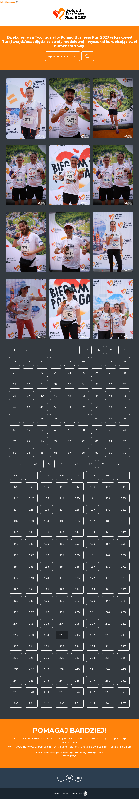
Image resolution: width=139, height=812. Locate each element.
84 (28, 452)
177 (92, 577)
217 (92, 634)
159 (61, 555)
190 (46, 600)
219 (123, 634)
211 (123, 623)
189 (31, 600)
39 (28, 395)
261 (31, 703)
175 (61, 577)
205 (31, 623)
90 (110, 452)
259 (123, 691)
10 (124, 350)
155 (123, 543)
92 (21, 464)
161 (92, 555)
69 (69, 429)
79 (83, 441)
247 (61, 680)
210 (107, 623)
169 (92, 566)
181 (31, 589)
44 (97, 395)
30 (28, 384)
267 (123, 703)
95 (62, 464)
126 (46, 509)
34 (83, 384)
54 (110, 407)
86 (55, 452)
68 (55, 429)
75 (28, 441)
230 (46, 657)
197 (31, 612)
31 (42, 384)
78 (69, 441)
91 (124, 452)
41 (55, 395)
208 (77, 623)
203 (123, 612)
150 (46, 543)
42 (69, 395)
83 (14, 452)
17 (97, 361)
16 (83, 361)
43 (83, 395)
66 (28, 429)
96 (76, 464)
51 (69, 407)
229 (31, 657)
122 (107, 498)
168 (77, 566)
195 (123, 600)
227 (123, 646)
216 (77, 634)
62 (97, 418)
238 (46, 669)
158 (46, 555)
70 (83, 429)
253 (31, 691)
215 (61, 634)
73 (124, 429)
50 (55, 407)
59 (55, 418)
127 (61, 509)
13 (42, 361)
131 (123, 509)
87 (69, 452)
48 (28, 407)
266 (107, 703)
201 (92, 612)
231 (61, 657)
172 (15, 577)
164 (15, 566)
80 (97, 441)
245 (31, 680)
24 (69, 372)
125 (31, 509)
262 (46, 703)
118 (46, 498)
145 (92, 532)
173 (31, 577)
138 (107, 521)
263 (61, 703)
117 (31, 498)
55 (124, 407)
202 (107, 612)
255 (61, 691)
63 (110, 418)
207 (61, 623)
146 (107, 532)
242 (107, 669)
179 (123, 577)
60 (69, 418)
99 (117, 464)
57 (28, 418)
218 (107, 634)
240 (77, 669)
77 (55, 441)
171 (123, 566)
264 (77, 703)
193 (92, 600)
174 (46, 577)
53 (97, 407)
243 (123, 669)
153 (92, 543)
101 (31, 475)
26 (97, 372)
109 (31, 486)
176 (77, 577)
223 (61, 646)
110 (46, 486)
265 (92, 703)
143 (61, 532)
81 (110, 441)
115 (123, 486)
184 (77, 589)
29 (14, 384)
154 (107, 543)
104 (77, 475)
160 (77, 555)
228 (15, 657)
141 (31, 532)
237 (31, 669)
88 (83, 452)
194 (107, 600)
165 (31, 566)
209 (92, 623)
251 (123, 680)
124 (15, 509)
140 (15, 532)
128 (77, 509)
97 (90, 464)
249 (92, 680)
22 (42, 372)
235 (123, 657)
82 (124, 441)
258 (107, 691)
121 (92, 498)
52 (83, 407)
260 (15, 703)
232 (77, 657)
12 (28, 361)
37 (124, 384)
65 (14, 429)
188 (15, 600)
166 (46, 566)
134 (46, 521)
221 (31, 646)
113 (92, 486)
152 (77, 543)
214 (46, 634)
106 (107, 475)
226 (107, 646)
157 (31, 555)
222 (46, 646)
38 (14, 395)
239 (61, 669)
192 (77, 600)
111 (61, 486)
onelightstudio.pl (70, 793)
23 (55, 372)
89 (97, 452)
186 (107, 589)
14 (55, 361)
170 (107, 566)
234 (107, 657)
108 (15, 486)
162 (107, 555)
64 (124, 418)
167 (61, 566)
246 (46, 680)
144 (77, 532)
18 (110, 361)
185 (92, 589)
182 (46, 589)
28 (124, 372)
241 (92, 669)
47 (14, 407)
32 (55, 384)
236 (15, 669)
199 (61, 612)
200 (77, 612)
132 (15, 521)
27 (110, 372)
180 (15, 589)
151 (61, 543)
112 (77, 486)
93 (35, 464)
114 (107, 486)
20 (14, 372)
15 (69, 361)
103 (61, 475)
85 (42, 452)
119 (61, 498)
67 (42, 429)
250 (107, 680)
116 (15, 498)
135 (61, 521)
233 (92, 657)
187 (123, 589)
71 (97, 429)
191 (61, 600)
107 (123, 475)
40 (42, 395)
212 (15, 634)
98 (103, 464)
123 (123, 498)
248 (77, 680)
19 (124, 361)
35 (97, 384)
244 (15, 680)
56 (14, 418)
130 (107, 509)
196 (15, 612)
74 (14, 441)
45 (110, 395)
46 (124, 395)
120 (77, 498)
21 (28, 372)
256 (77, 691)
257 (92, 691)
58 (42, 418)
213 (31, 634)
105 (92, 475)
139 (123, 521)
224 (77, 646)
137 (92, 521)
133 (31, 521)
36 (110, 384)
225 (92, 646)
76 (42, 441)
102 (46, 475)
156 (15, 555)
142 (46, 532)
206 (46, 623)
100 (15, 475)
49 (42, 407)
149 (31, 543)
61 (83, 418)
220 (15, 646)
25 (83, 372)
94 (49, 464)
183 (61, 589)
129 (92, 509)
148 (15, 543)
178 (107, 577)
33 (69, 384)
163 (123, 555)
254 (46, 691)
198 (46, 612)
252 (15, 691)
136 (77, 521)
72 (110, 429)
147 (123, 532)
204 (15, 623)
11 (14, 361)
